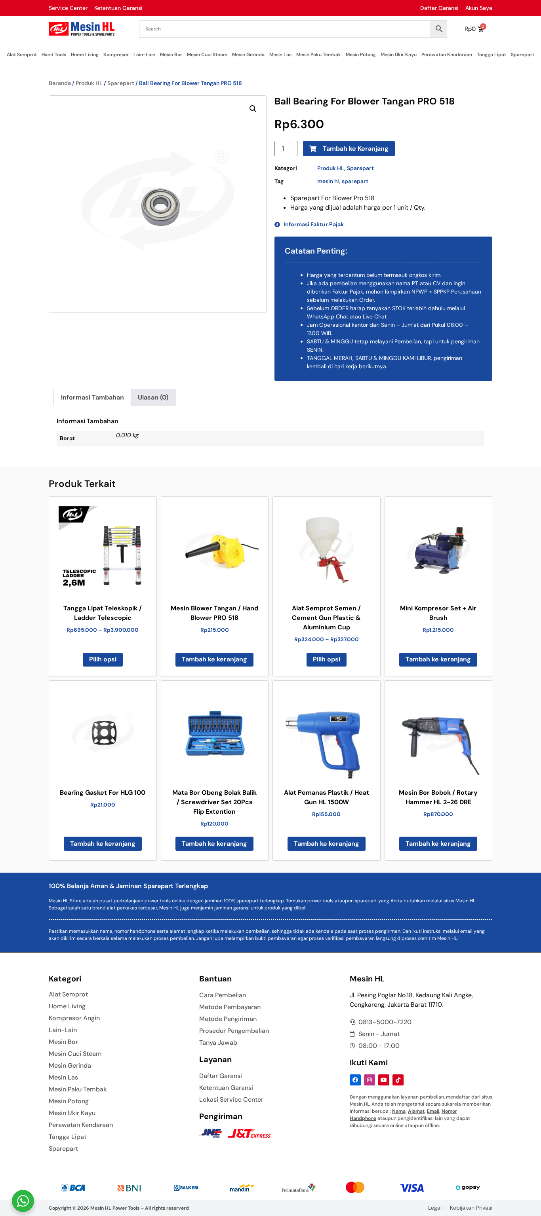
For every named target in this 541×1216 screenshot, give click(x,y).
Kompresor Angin (74, 1018)
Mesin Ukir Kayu (399, 54)
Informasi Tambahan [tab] (92, 397)
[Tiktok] (398, 1079)
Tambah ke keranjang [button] (214, 659)
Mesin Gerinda (248, 54)
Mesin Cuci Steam (207, 54)
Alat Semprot (22, 54)
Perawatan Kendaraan (446, 54)
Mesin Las (280, 54)
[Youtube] (383, 1079)
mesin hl (328, 181)
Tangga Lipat (491, 54)
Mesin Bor (171, 54)
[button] (253, 109)
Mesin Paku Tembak (318, 54)
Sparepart (522, 54)
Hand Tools (54, 54)
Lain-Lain (144, 54)
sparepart (355, 181)
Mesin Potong (361, 54)
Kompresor (116, 54)
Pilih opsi (102, 659)
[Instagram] (369, 1079)
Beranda (60, 83)
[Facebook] (355, 1079)
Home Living (85, 54)
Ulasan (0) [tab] (153, 397)
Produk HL (89, 83)
